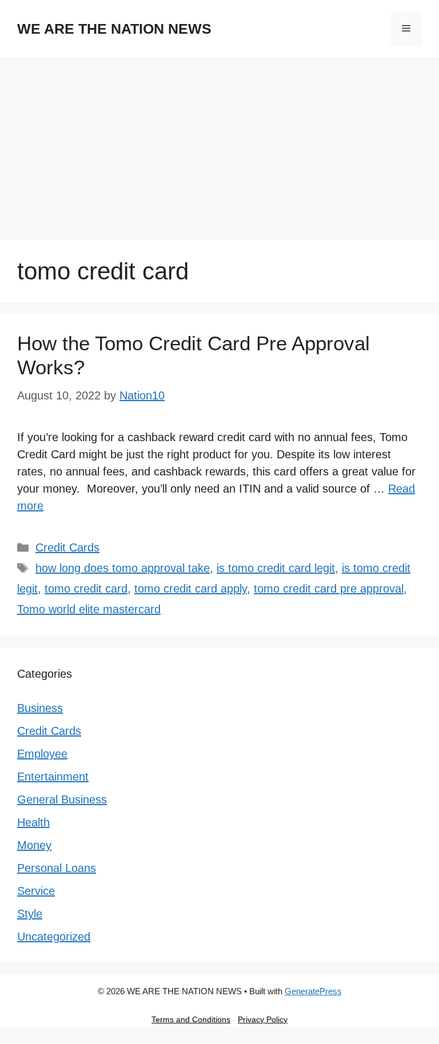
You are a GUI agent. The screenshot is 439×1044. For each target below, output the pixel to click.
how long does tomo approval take (122, 568)
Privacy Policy (263, 1019)
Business (40, 708)
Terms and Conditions (190, 1019)
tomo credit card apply (190, 588)
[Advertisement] (219, 143)
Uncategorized (53, 936)
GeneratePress (313, 991)
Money (34, 845)
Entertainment (53, 776)
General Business (62, 799)
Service (36, 891)
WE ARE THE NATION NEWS (114, 29)
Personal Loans (56, 868)
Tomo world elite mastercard (89, 609)
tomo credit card (86, 588)
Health (33, 822)
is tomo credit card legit (276, 568)
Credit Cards (67, 547)
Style (29, 913)
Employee (42, 753)
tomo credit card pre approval (329, 588)
